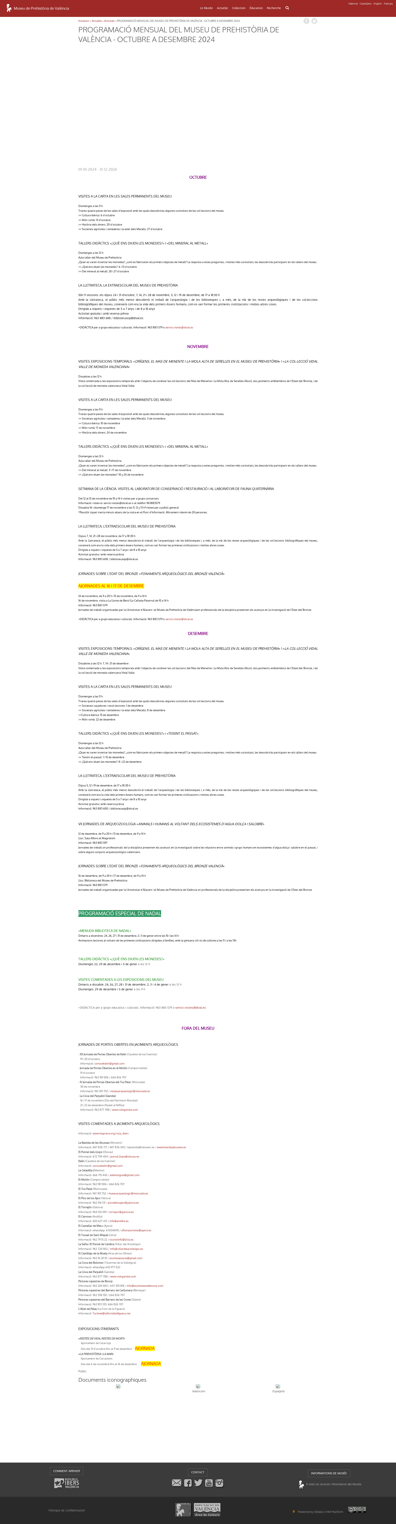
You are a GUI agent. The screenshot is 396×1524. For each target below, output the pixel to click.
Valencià (353, 3)
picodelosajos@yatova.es (123, 1203)
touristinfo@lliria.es (121, 1240)
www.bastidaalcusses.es (171, 1147)
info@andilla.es (119, 1221)
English (378, 3)
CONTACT (197, 1472)
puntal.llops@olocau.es (124, 1157)
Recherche (274, 8)
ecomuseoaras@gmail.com (126, 1258)
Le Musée (206, 8)
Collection (238, 8)
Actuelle (222, 8)
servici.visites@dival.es (179, 327)
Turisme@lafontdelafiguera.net (112, 1313)
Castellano (365, 3)
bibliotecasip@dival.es (128, 318)
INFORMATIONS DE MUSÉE (329, 1473)
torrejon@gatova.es (121, 1212)
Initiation (83, 21)
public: (82, 1371)
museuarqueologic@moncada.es (130, 1091)
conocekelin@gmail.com (109, 1064)
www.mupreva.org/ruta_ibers (110, 1133)
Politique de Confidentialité (67, 1510)
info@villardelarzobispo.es (126, 1249)
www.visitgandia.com (125, 1110)
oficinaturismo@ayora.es (136, 1230)
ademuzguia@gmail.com (124, 1175)
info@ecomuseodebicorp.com (145, 1286)
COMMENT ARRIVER (66, 1471)
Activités (109, 21)
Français (388, 3)
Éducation (256, 8)
